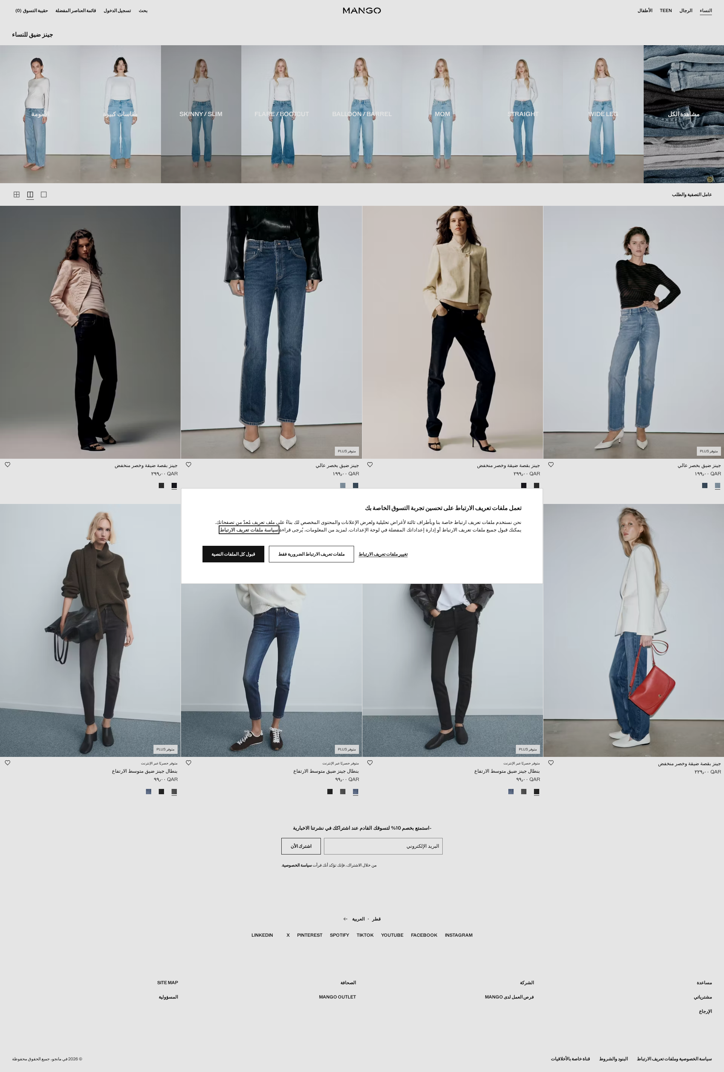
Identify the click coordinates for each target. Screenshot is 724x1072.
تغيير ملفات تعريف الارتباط (383, 554)
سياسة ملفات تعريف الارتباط (249, 530)
